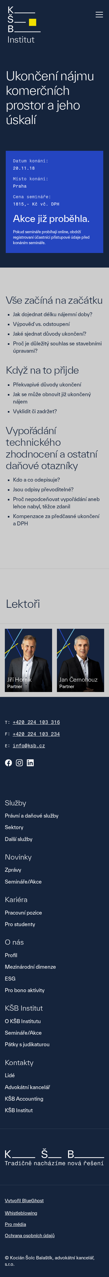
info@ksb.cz (29, 746)
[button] (98, 14)
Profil (11, 955)
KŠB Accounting (24, 1099)
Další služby (18, 839)
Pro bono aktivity (25, 990)
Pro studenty (20, 924)
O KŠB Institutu (23, 1021)
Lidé (10, 1075)
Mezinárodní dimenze (30, 967)
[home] (24, 25)
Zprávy (13, 870)
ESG (10, 978)
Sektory (14, 827)
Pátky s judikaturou (27, 1044)
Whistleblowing (21, 1213)
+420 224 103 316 (36, 722)
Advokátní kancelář (27, 1087)
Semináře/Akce (23, 881)
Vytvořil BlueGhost (24, 1200)
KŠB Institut (19, 1110)
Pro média (15, 1224)
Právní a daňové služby (31, 815)
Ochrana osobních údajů (29, 1235)
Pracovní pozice (23, 912)
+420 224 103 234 (36, 734)
